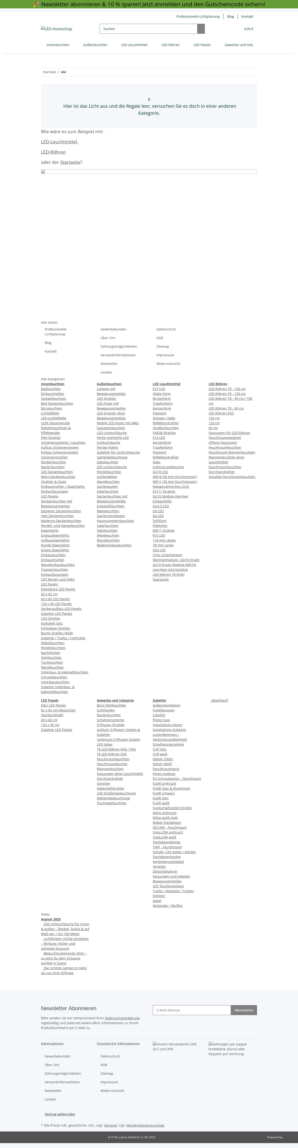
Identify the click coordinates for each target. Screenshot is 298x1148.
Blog (230, 16)
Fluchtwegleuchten (111, 803)
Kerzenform (162, 408)
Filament (159, 413)
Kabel (157, 901)
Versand (110, 1125)
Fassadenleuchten (111, 428)
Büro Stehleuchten (111, 705)
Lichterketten (107, 477)
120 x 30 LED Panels (56, 604)
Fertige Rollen (107, 447)
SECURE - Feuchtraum (170, 827)
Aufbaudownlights (55, 540)
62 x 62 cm (49, 594)
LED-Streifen (50, 618)
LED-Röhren (53, 152)
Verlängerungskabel (168, 861)
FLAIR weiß (161, 803)
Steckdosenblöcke (166, 842)
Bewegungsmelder (167, 881)
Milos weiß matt (165, 817)
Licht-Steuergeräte (55, 423)
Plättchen (160, 525)
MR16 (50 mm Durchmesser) (175, 477)
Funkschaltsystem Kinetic (172, 808)
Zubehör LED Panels (56, 613)
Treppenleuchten (54, 569)
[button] (228, 29)
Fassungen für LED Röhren (229, 433)
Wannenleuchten (110, 769)
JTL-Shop (288, 1137)
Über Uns (108, 338)
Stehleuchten (51, 657)
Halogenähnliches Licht (171, 486)
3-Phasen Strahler (111, 725)
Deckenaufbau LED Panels (61, 608)
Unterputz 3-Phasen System (118, 739)
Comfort (159, 715)
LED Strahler (106, 398)
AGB (159, 338)
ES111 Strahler (164, 491)
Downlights (49, 530)
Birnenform (162, 398)
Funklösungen (164, 710)
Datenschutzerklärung (122, 1018)
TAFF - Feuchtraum (167, 847)
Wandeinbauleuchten (58, 564)
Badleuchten (51, 389)
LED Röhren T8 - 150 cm (227, 389)
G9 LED (158, 511)
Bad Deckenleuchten (57, 403)
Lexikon (106, 372)
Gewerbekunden (113, 329)
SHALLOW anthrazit (168, 832)
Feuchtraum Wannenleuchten (232, 452)
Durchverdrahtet (110, 778)
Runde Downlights (55, 545)
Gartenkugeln (107, 486)
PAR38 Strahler (164, 433)
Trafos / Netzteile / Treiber (173, 891)
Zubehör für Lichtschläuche (118, 452)
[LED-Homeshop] (56, 29)
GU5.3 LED (161, 506)
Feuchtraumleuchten (225, 447)
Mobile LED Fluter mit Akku (118, 423)
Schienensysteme (110, 720)
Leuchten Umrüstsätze (170, 569)
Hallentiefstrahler (110, 788)
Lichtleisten (106, 710)
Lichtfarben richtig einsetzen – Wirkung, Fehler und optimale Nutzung (65, 943)
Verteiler (159, 866)
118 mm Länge (164, 540)
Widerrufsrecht (168, 363)
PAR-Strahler (51, 437)
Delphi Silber (163, 759)
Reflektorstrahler (166, 423)
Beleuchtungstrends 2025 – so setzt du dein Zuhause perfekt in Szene (63, 958)
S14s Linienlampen (167, 555)
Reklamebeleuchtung (113, 798)
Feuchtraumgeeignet (225, 437)
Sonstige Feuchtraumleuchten (232, 477)
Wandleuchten (52, 667)
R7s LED (159, 535)
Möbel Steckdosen (167, 822)
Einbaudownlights (55, 535)
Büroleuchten (51, 408)
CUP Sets (159, 749)
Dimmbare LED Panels (58, 589)
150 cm (214, 418)
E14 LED (159, 437)
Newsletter (109, 363)
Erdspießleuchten (111, 506)
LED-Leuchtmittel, (59, 142)
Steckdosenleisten (167, 857)
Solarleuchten (108, 491)
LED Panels (49, 584)
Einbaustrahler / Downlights (63, 486)
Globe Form (162, 393)
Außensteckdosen (166, 705)
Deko (156, 462)
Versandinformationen (118, 355)
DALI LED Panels (53, 705)
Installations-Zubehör (169, 729)
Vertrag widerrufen (60, 1114)
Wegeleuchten (108, 511)
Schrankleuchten (54, 677)
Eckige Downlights (55, 550)
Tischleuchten (52, 662)
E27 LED (159, 389)
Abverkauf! (219, 700)
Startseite (70, 162)
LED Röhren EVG (221, 413)
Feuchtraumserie (166, 769)
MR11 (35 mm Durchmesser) (175, 481)
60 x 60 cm (49, 720)
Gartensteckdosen (111, 516)
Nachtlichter (50, 652)
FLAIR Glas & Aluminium (171, 788)
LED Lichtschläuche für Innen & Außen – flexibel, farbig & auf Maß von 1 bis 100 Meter (65, 929)
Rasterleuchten (53, 467)
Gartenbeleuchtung (112, 457)
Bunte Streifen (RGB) (57, 633)
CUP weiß (160, 754)
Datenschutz (166, 329)
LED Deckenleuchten (57, 472)
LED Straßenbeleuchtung (116, 793)
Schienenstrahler (54, 457)
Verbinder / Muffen (168, 905)
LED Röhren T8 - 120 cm (227, 393)
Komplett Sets (52, 623)
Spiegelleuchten (53, 398)
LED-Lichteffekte (53, 418)
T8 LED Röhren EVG (112, 754)
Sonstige (103, 783)
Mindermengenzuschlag (145, 1125)
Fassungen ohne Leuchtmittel (120, 773)
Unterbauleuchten (55, 682)
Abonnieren (244, 1010)
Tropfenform (163, 403)
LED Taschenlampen (168, 886)
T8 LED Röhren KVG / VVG (116, 749)
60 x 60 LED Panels (55, 599)
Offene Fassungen (223, 442)
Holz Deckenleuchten (57, 516)
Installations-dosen (168, 725)
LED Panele (49, 496)
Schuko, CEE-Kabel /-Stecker (174, 852)
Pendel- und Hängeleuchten (63, 525)
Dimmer (159, 896)
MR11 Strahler (164, 530)
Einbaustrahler (52, 393)
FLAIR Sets (161, 798)
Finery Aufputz (164, 773)
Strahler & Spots (53, 481)
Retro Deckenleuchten (58, 477)
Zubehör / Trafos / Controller (63, 638)
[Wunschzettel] (236, 29)
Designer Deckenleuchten (61, 511)
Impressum (165, 355)
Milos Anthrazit (164, 813)
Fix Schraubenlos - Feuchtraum (177, 778)
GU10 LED (160, 472)
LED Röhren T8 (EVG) (168, 574)
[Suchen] (201, 29)
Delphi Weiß (162, 764)
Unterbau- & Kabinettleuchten (64, 672)
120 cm (214, 423)
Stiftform (159, 520)
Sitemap (162, 346)
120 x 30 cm (50, 725)
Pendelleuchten (53, 648)
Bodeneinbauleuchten (114, 545)
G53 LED (159, 550)
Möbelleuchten (52, 643)
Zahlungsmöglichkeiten (119, 346)
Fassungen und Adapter (171, 876)
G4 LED (158, 516)
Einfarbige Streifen (55, 628)
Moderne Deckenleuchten (61, 520)
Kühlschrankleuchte (168, 467)
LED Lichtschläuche (112, 433)
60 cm (213, 428)
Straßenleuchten (166, 428)
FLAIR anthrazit (164, 783)
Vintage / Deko (164, 418)
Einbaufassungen (54, 491)
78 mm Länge (163, 545)
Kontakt (247, 16)
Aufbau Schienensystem (60, 447)
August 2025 (51, 919)
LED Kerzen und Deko (57, 579)
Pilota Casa (161, 720)
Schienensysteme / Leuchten (63, 442)
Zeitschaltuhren (165, 871)
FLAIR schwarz (164, 793)
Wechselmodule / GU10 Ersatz (176, 560)
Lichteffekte (50, 413)
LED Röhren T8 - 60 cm (226, 408)
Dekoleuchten (107, 462)
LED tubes (104, 744)
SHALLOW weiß (164, 837)
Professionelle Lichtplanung (198, 16)
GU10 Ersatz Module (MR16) (174, 564)
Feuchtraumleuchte (112, 764)
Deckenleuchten (53, 462)
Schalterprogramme (168, 744)
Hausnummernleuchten (115, 520)
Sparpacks (161, 579)
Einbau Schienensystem (59, 452)
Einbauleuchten (53, 555)
